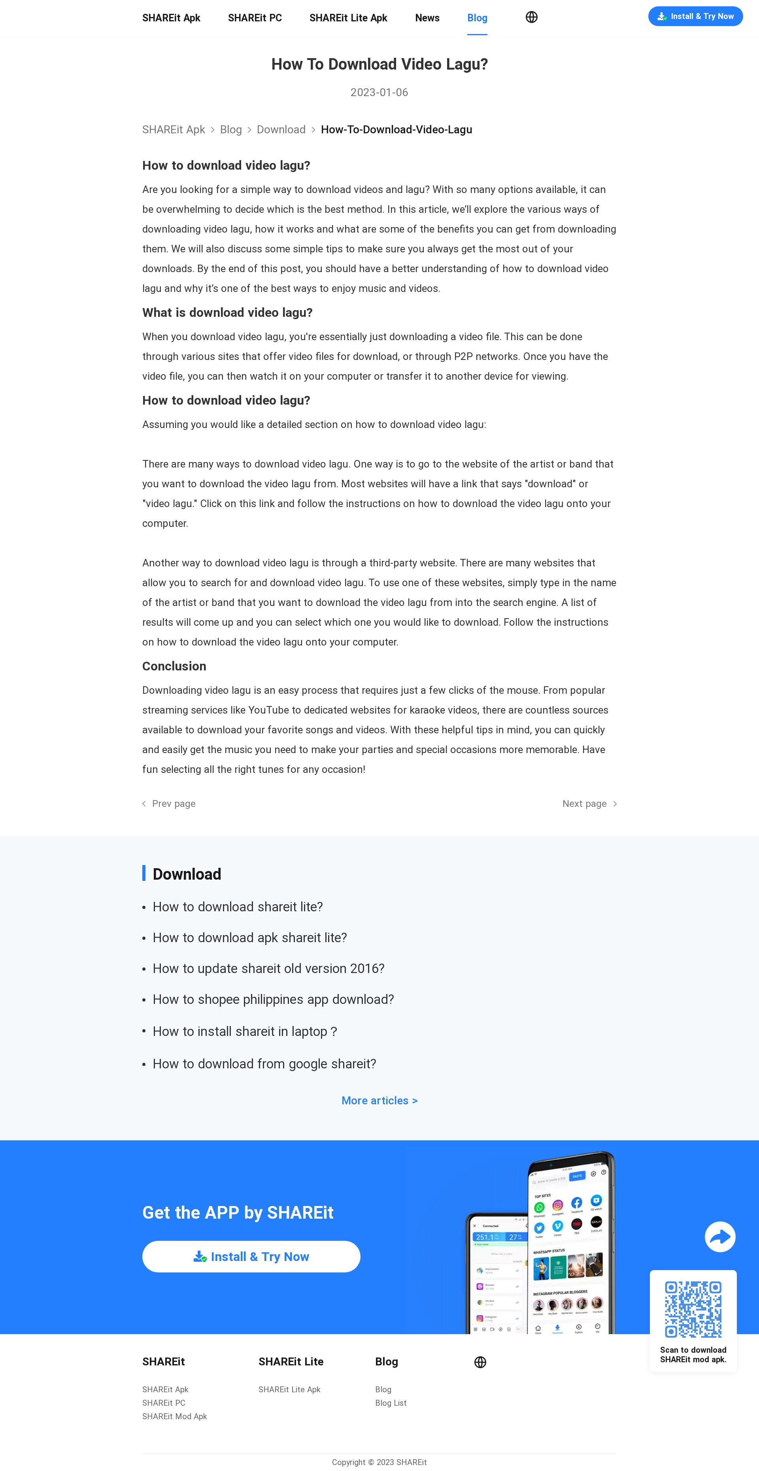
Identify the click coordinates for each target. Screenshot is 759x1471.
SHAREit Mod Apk (174, 1416)
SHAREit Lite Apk (348, 18)
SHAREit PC (255, 18)
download (281, 129)
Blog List (391, 1403)
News (427, 18)
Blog (477, 18)
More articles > (380, 1100)
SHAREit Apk (171, 18)
